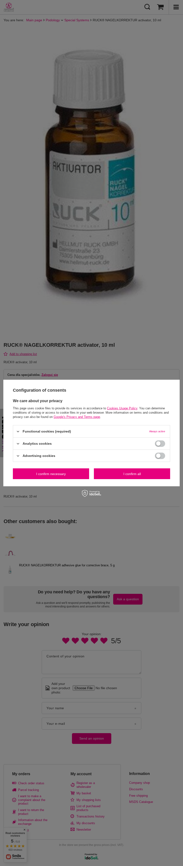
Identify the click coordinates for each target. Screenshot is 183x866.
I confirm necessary (51, 474)
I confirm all (132, 474)
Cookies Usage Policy (122, 408)
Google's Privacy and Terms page (77, 417)
